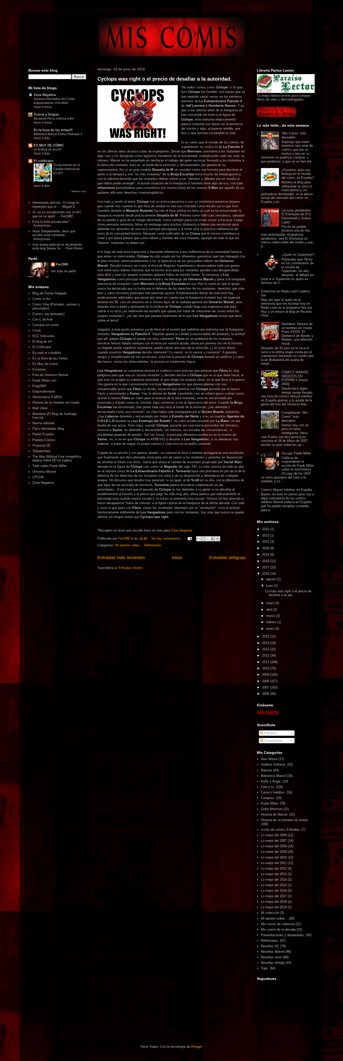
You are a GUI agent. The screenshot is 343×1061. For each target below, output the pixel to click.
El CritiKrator (41, 347)
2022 (266, 542)
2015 (266, 636)
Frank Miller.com (44, 380)
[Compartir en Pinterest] (217, 538)
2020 (266, 548)
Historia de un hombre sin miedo (55, 402)
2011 (266, 662)
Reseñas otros (271, 957)
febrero (271, 622)
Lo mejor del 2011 (274, 863)
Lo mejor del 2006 (274, 835)
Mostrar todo (79, 191)
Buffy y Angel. (271, 781)
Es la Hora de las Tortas (50, 358)
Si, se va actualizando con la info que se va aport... (56, 214)
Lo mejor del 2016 (274, 890)
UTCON (38, 477)
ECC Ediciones (43, 336)
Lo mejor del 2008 (274, 846)
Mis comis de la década (278, 929)
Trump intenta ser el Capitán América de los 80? (66, 169)
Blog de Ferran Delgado (49, 293)
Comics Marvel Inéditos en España (286, 490)
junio (270, 586)
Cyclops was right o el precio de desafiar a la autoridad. (164, 79)
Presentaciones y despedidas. (283, 935)
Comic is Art (41, 299)
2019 (266, 554)
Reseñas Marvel (272, 951)
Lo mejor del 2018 (274, 902)
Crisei (36, 330)
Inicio (177, 557)
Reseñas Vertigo (273, 963)
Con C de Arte (42, 319)
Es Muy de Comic (45, 364)
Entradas (270, 733)
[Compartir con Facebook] (212, 538)
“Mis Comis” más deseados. (293, 135)
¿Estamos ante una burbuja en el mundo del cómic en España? (297, 174)
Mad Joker (40, 408)
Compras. (268, 798)
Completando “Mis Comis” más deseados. (294, 416)
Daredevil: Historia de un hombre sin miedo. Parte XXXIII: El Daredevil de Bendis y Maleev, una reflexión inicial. (297, 333)
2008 (266, 681)
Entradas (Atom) (130, 568)
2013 (266, 649)
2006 (266, 694)
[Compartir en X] (208, 538)
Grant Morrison (271, 809)
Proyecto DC (41, 445)
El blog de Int (42, 341)
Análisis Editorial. (273, 764)
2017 (266, 567)
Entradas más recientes (121, 557)
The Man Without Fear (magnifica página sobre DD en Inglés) (56, 458)
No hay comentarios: (167, 538)
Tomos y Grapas (46, 114)
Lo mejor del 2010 (274, 857)
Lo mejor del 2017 (274, 896)
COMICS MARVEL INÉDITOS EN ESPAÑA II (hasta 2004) (295, 378)
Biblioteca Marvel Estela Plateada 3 (58, 134)
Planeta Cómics (43, 440)
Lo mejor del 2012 (274, 868)
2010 (266, 668)
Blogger (196, 1046)
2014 (266, 643)
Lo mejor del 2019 (274, 907)
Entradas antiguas (227, 557)
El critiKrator (43, 161)
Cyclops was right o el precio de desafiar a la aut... (288, 593)
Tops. (265, 968)
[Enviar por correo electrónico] (198, 538)
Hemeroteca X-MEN (47, 397)
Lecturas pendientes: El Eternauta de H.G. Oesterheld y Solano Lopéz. (296, 216)
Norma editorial (43, 423)
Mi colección (270, 913)
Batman (266, 770)
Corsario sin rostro (45, 325)
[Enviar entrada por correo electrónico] (189, 538)
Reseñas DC (270, 946)
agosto (271, 579)
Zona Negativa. (182, 530)
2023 (266, 535)
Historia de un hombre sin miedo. (285, 820)
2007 (266, 687)
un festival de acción (48, 149)
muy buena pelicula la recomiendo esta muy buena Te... (57, 246)
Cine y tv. (268, 787)
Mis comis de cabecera (278, 924)
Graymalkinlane (43, 391)
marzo (271, 616)
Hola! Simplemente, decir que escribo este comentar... (53, 233)
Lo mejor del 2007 (274, 840)
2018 (266, 561)
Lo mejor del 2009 (274, 852)
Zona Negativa (45, 95)
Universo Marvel (44, 471)
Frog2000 (39, 386)
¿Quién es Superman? (297, 254)
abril (269, 609)
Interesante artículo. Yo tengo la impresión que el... (55, 204)
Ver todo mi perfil (63, 271)
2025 (266, 529)
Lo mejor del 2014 (274, 879)
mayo (270, 603)
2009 (266, 674)
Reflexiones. (153, 545)
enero (270, 628)
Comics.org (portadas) (48, 314)
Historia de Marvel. (274, 814)
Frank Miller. (270, 803)
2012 (266, 655)
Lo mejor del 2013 (274, 874)
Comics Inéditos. (273, 792)
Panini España (42, 434)
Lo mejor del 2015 (274, 885)
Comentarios (272, 740)
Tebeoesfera (41, 451)
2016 (266, 573)
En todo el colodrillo (46, 353)
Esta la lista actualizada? (50, 222)
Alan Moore (269, 759)
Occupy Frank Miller (296, 453)
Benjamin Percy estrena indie (54, 118)
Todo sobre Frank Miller (49, 466)
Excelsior (39, 369)
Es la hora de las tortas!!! (53, 130)
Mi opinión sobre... (128, 545)
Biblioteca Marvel (273, 776)
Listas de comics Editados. (281, 829)
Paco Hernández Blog (48, 429)
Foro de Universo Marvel (50, 375)
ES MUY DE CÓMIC (49, 145)
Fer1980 (62, 264)
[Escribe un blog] (203, 538)
